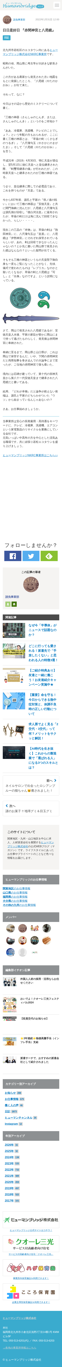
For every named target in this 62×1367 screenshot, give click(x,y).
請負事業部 (19, 19)
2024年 (9, 1157)
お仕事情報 (12, 1099)
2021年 (9, 1175)
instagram (11, 1123)
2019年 (9, 1188)
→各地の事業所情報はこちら (19, 1347)
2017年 (9, 1200)
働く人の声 (12, 1105)
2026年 (9, 1144)
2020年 (9, 1182)
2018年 (9, 1194)
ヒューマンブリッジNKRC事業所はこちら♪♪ (30, 455)
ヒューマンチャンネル (18, 1117)
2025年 (9, 1151)
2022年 (9, 1169)
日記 (6, 37)
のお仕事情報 (16, 888)
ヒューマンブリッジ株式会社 (19, 1318)
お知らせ (10, 1092)
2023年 (9, 1163)
